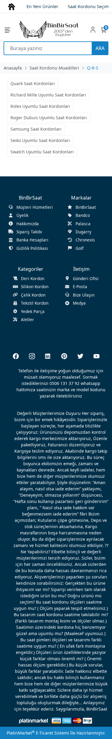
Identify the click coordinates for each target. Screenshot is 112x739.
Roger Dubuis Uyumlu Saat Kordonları (48, 117)
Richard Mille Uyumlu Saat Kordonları (48, 95)
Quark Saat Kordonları (32, 83)
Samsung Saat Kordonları (36, 129)
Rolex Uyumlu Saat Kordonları (40, 106)
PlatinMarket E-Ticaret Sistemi (38, 733)
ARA (100, 48)
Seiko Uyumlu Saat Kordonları (40, 140)
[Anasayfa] (11, 6)
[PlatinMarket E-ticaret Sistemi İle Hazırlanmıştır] (33, 720)
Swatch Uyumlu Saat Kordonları (42, 152)
